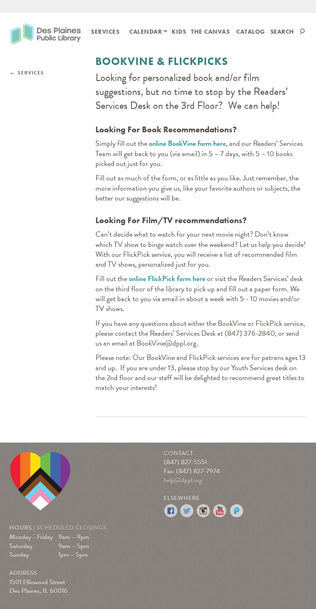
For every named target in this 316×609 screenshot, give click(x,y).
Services (105, 32)
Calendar (145, 32)
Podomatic (237, 511)
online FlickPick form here (167, 278)
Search (282, 32)
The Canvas (210, 32)
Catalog (250, 32)
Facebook (171, 511)
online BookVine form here (187, 143)
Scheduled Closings (72, 528)
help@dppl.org (183, 480)
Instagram (204, 511)
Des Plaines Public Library (45, 35)
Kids (179, 32)
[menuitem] (105, 31)
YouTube (220, 511)
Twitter (187, 511)
